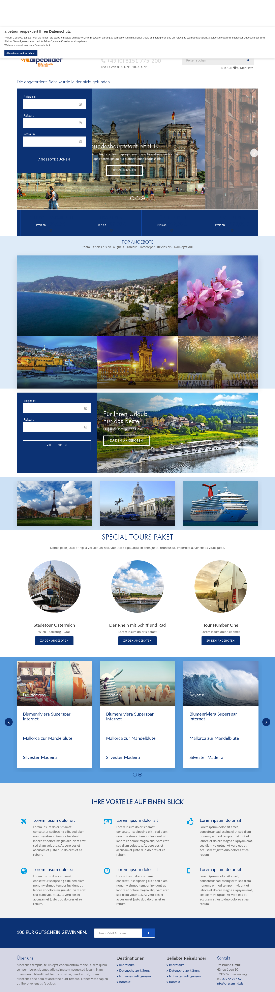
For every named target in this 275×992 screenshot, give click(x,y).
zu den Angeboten (126, 440)
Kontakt (124, 982)
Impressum (126, 965)
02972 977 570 (232, 979)
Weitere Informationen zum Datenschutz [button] (26, 45)
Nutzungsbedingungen (135, 976)
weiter (178, 178)
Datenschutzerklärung (134, 970)
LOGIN (228, 68)
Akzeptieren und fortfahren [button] (20, 53)
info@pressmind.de (229, 983)
